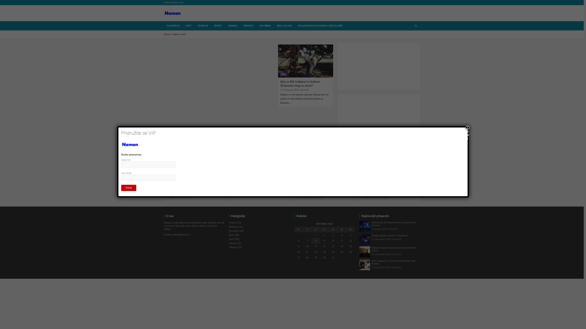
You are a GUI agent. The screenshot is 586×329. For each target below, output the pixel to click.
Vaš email (126, 173)
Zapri (467, 127)
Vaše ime (126, 160)
